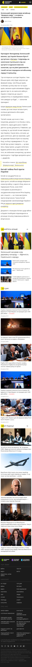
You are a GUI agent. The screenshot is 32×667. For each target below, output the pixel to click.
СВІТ (7, 9)
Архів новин (5, 610)
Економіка (20, 591)
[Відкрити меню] (30, 2)
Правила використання (21, 614)
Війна (2, 568)
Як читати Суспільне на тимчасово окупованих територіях (23, 624)
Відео (2, 571)
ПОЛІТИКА (13, 9)
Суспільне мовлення (7, 613)
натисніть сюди (22, 660)
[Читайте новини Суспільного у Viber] (17, 646)
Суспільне (21, 659)
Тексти (19, 568)
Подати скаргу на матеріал (6, 629)
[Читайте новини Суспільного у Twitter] (8, 646)
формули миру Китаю (14, 106)
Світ (2, 594)
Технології (20, 597)
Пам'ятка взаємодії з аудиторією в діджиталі (23, 634)
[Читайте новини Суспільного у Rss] (2, 646)
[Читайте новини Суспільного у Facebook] (5, 646)
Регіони (19, 586)
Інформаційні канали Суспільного (8, 622)
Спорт (19, 600)
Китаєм (14, 59)
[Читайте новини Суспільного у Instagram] (11, 646)
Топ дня (19, 583)
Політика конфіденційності (22, 618)
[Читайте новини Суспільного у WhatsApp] (24, 646)
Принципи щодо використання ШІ (6, 618)
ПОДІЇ (3, 9)
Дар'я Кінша (8, 21)
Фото (18, 571)
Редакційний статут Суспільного (7, 633)
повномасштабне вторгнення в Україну (16, 179)
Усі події (3, 583)
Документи (20, 629)
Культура (4, 602)
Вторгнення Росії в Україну (21, 7)
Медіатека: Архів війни (6, 574)
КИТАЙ (10, 7)
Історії (3, 597)
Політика (4, 591)
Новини (19, 602)
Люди (18, 594)
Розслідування (21, 589)
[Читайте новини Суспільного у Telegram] (20, 646)
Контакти (20, 610)
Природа (3, 600)
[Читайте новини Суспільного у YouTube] (14, 646)
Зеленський (4, 7)
